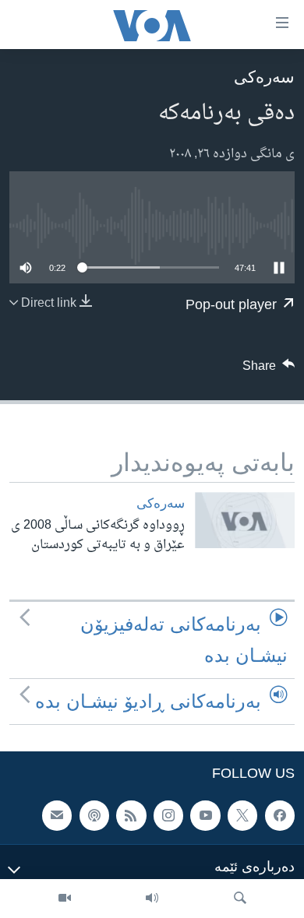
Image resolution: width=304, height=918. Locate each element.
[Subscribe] (57, 816)
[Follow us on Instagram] (168, 816)
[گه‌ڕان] (240, 898)
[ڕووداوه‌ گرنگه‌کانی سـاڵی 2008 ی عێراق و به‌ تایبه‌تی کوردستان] (245, 520)
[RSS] (131, 816)
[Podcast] (94, 816)
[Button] (268, 369)
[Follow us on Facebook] (280, 816)
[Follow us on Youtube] (205, 816)
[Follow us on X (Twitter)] (242, 816)
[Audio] (152, 898)
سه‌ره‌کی (264, 77)
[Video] (64, 898)
